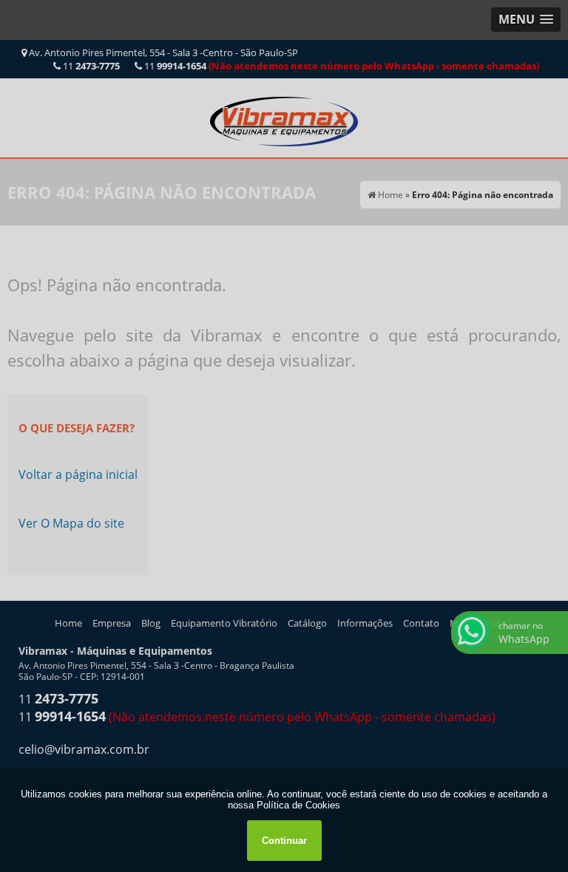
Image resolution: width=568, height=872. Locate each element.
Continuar (284, 840)
